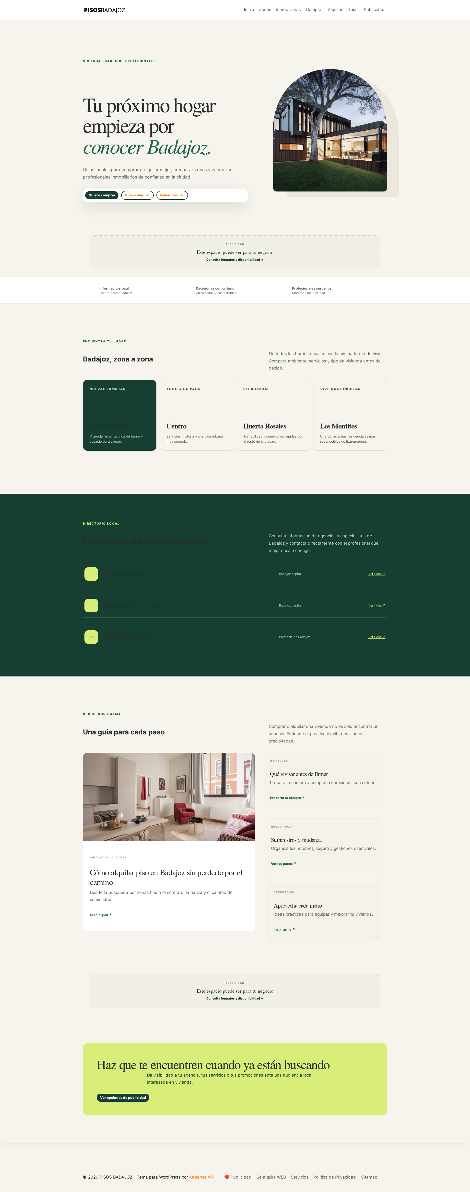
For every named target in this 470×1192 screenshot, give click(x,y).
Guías (353, 9)
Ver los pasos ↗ (284, 864)
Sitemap (369, 1177)
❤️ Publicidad (237, 1177)
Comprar (314, 9)
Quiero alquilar (137, 195)
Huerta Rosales (264, 426)
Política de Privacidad (334, 1177)
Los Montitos (338, 426)
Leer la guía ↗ (101, 915)
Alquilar (335, 9)
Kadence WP (201, 1177)
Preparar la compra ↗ (287, 798)
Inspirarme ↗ (284, 929)
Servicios (299, 1177)
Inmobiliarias (288, 9)
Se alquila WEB (271, 1177)
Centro (176, 426)
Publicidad (374, 9)
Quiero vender (172, 195)
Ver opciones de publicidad (123, 1098)
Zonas (265, 9)
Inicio (249, 9)
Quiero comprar (102, 195)
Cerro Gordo (108, 426)
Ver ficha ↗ (377, 574)
